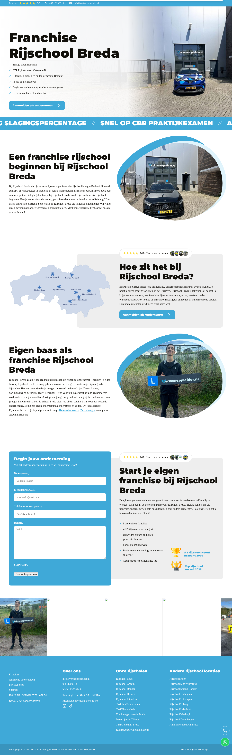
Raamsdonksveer (69, 410)
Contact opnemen (26, 574)
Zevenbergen (87, 410)
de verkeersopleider (86, 749)
